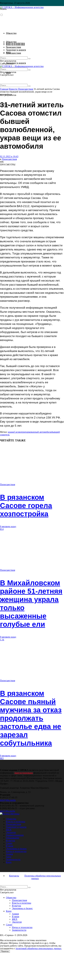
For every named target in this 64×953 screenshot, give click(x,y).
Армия (9, 854)
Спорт (9, 843)
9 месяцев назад (8, 526)
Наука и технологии (16, 851)
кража (11, 432)
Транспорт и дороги (16, 63)
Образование (12, 838)
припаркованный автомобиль (36, 432)
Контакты (14, 875)
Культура (10, 840)
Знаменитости (13, 859)
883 (2, 758)
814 (2, 529)
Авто (8, 856)
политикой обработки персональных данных (38, 948)
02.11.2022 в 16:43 (9, 156)
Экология (11, 832)
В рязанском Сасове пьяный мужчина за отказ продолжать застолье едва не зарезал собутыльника (31, 718)
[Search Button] (29, 86)
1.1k (2, 639)
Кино (8, 862)
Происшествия (13, 53)
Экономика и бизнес (16, 848)
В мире (9, 846)
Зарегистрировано (23, 773)
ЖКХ (8, 52)
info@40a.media (8, 800)
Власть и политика (15, 44)
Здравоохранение (15, 835)
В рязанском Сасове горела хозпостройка (26, 505)
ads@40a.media (7, 811)
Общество (11, 33)
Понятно (5, 951)
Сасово (17, 432)
